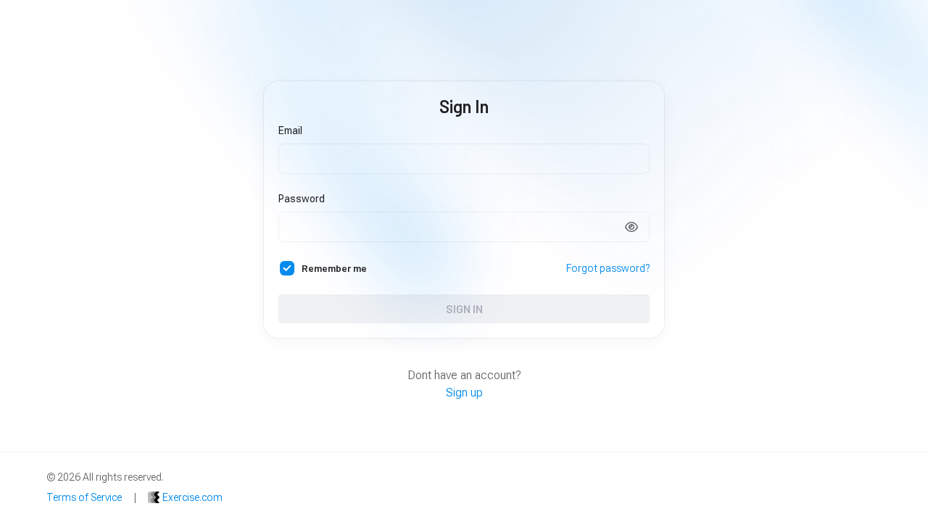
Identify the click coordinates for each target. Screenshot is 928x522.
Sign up (464, 392)
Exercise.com (192, 497)
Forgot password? (608, 268)
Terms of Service (84, 497)
